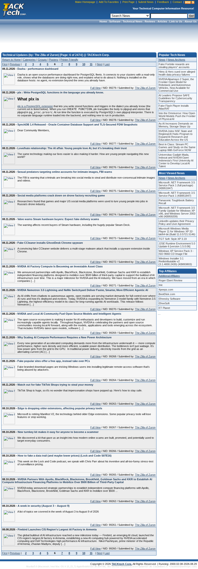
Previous (15, 64)
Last (107, 64)
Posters (53, 59)
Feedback (163, 1)
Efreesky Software (169, 298)
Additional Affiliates (169, 275)
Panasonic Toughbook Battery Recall (176, 202)
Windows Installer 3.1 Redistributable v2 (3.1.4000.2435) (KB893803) (175, 261)
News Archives (176, 59)
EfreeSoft (164, 303)
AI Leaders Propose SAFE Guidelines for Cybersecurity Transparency (175, 98)
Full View (95, 87)
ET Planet (164, 307)
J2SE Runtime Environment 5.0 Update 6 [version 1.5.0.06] (177, 245)
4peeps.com (166, 289)
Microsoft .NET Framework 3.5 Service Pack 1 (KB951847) (177, 194)
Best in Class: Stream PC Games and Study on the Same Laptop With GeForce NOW (177, 147)
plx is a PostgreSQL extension (35, 106)
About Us (190, 21)
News (162, 59)
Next (99, 64)
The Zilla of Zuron (145, 87)
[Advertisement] (99, 37)
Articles (162, 21)
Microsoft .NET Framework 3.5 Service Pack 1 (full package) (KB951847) (177, 185)
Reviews (150, 21)
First (4, 64)
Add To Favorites (109, 1)
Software (114, 21)
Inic (161, 285)
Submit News (146, 1)
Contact (177, 1)
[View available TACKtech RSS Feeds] (189, 2)
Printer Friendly (69, 59)
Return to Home (11, 59)
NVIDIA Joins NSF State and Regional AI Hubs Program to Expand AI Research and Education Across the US (175, 135)
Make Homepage (85, 1)
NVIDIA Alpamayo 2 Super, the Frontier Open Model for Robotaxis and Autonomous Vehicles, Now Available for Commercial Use (176, 85)
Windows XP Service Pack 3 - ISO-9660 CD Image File (176, 252)
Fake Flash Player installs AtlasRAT (174, 107)
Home (103, 21)
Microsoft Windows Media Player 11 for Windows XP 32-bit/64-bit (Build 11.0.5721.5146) (177, 231)
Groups (42, 59)
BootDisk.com (167, 294)
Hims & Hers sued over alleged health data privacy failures (177, 73)
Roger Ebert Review (170, 280)
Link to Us (175, 21)
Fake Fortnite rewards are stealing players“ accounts (174, 66)
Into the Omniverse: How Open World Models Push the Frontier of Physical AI (177, 116)
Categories (29, 59)
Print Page (128, 1)
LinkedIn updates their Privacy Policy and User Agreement (176, 222)
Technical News (132, 21)
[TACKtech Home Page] (14, 9)
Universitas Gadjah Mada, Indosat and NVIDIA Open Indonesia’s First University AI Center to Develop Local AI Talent (176, 160)
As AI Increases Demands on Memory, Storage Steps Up (176, 125)
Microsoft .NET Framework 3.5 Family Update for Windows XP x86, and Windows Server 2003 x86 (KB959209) (177, 212)
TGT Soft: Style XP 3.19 (173, 238)
